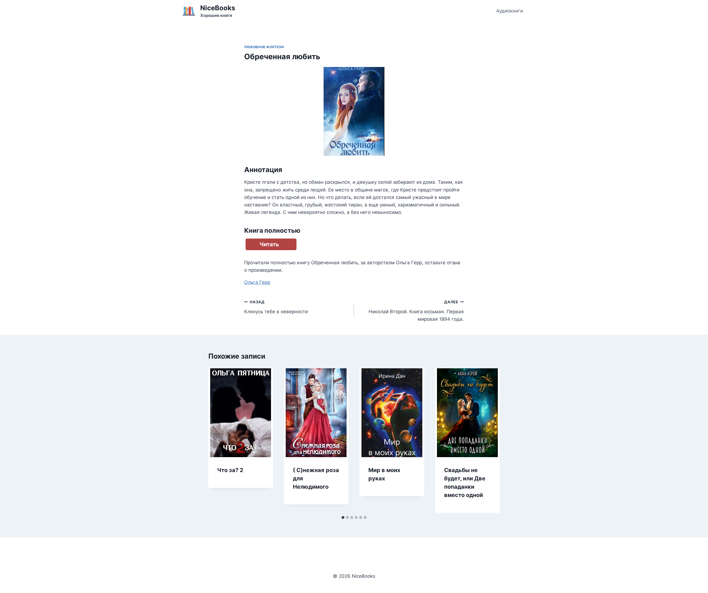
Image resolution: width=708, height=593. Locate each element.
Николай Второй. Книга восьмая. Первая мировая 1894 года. (416, 311)
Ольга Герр (257, 282)
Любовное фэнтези (264, 47)
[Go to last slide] (218, 440)
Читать (269, 244)
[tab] (343, 517)
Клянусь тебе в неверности (276, 307)
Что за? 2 (230, 470)
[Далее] (490, 440)
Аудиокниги (509, 11)
